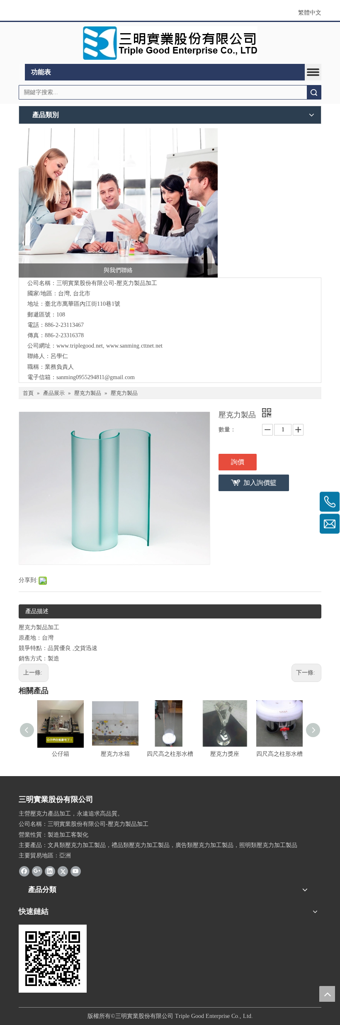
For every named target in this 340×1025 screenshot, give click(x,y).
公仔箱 (60, 754)
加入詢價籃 (260, 482)
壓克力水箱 (115, 754)
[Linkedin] (50, 870)
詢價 (237, 461)
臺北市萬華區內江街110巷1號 (82, 304)
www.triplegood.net (79, 346)
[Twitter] (63, 870)
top (327, 994)
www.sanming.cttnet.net (134, 346)
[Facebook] (24, 870)
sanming (66, 377)
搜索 (314, 92)
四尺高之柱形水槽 (170, 754)
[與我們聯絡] (118, 203)
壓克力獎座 (224, 754)
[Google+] (37, 870)
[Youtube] (75, 870)
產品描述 (37, 611)
